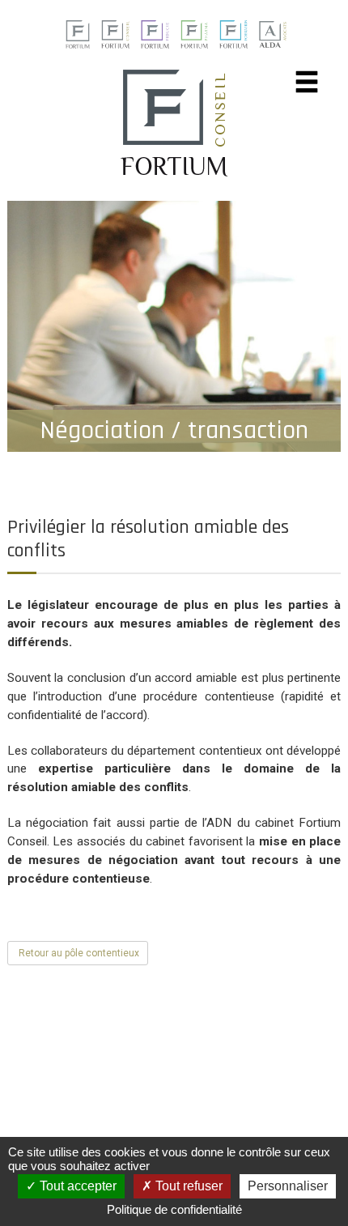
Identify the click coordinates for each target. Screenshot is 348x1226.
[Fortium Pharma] (194, 34)
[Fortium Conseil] (77, 34)
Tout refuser (187, 1186)
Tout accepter (76, 1186)
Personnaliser (288, 1186)
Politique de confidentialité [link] (174, 1209)
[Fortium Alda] (272, 34)
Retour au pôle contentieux (77, 953)
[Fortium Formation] (233, 34)
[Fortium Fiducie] (155, 34)
